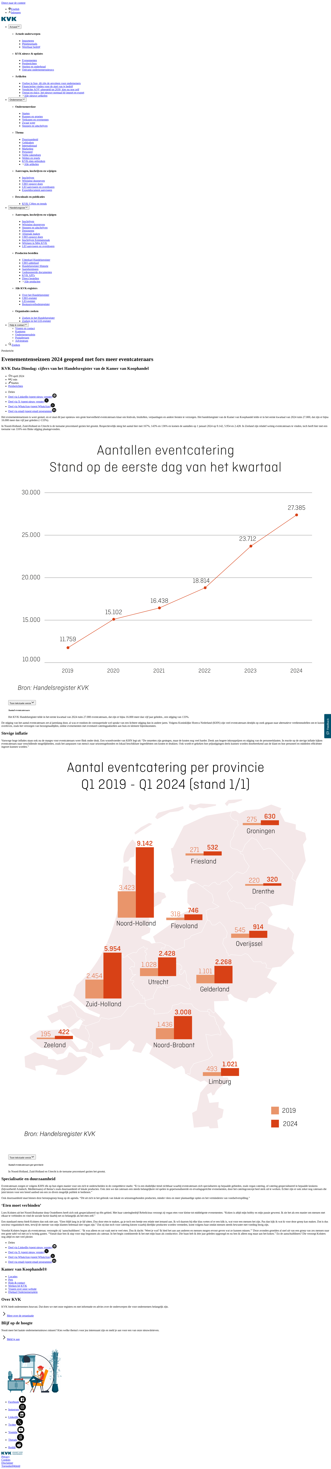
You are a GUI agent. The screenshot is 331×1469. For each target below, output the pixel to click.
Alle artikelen (31, 164)
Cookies (5, 1459)
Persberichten (15, 386)
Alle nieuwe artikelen (35, 95)
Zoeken (16, 344)
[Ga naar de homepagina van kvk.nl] (9, 20)
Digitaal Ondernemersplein (23, 1292)
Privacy (5, 1456)
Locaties (12, 1276)
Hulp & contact (16, 1282)
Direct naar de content (13, 2)
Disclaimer (7, 1462)
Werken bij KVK (17, 1285)
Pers (10, 1279)
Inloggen (16, 12)
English (15, 9)
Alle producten (32, 281)
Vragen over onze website (22, 1288)
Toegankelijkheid (10, 1466)
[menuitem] (169, 9)
